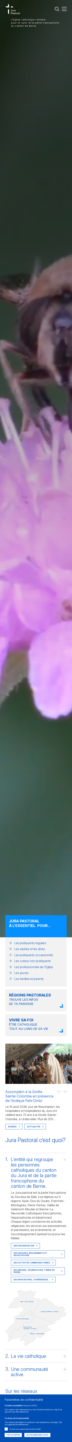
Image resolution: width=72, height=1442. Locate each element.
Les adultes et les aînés (29, 949)
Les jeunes (21, 973)
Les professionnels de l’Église (33, 967)
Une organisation (23, 1246)
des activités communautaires (31, 1263)
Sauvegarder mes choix (37, 1435)
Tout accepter (13, 1435)
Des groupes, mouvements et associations (30, 1254)
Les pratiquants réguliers (30, 943)
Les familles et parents (29, 979)
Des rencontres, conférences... (31, 1280)
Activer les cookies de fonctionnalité (25, 1429)
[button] (59, 1092)
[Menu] (64, 9)
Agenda (12, 1127)
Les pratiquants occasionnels (33, 955)
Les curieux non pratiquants (32, 961)
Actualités (33, 1127)
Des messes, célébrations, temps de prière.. (34, 1271)
